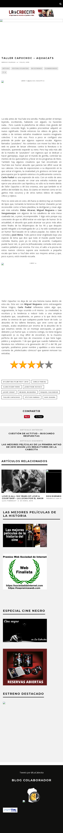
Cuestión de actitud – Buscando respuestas (31, 434)
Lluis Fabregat (9, 501)
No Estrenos (36, 68)
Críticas (5, 68)
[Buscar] (60, 3)
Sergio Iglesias (8, 62)
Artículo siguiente (31, 441)
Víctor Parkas (32, 397)
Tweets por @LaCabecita (32, 772)
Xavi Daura (49, 397)
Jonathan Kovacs (33, 387)
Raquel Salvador (49, 392)
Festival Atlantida (20, 68)
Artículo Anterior (31, 430)
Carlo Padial (39, 382)
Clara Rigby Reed (11, 387)
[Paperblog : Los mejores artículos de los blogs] (10, 811)
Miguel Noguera (27, 392)
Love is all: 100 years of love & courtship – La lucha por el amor (23, 497)
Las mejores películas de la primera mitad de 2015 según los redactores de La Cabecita (32, 447)
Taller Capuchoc (11, 397)
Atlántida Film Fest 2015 (15, 382)
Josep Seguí (9, 392)
